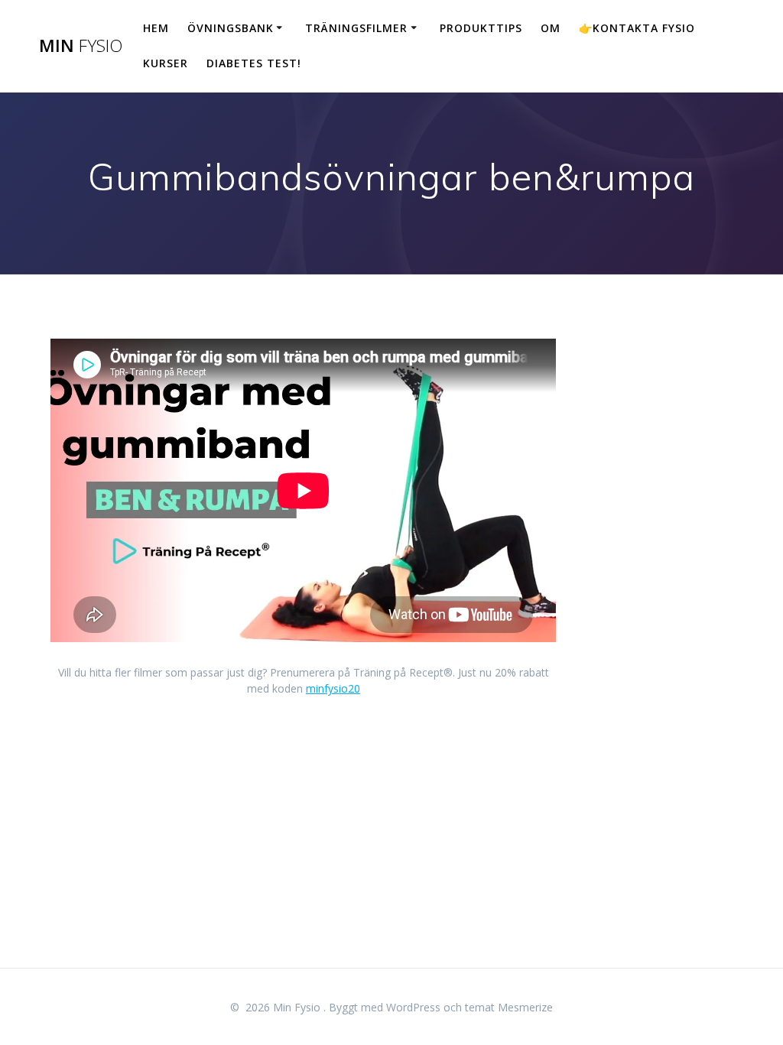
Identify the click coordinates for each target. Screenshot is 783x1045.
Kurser (165, 63)
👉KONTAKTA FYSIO (637, 28)
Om (550, 28)
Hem (156, 28)
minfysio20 (333, 688)
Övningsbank (230, 28)
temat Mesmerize (509, 1007)
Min (80, 45)
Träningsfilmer (356, 28)
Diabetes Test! (253, 63)
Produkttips (481, 28)
